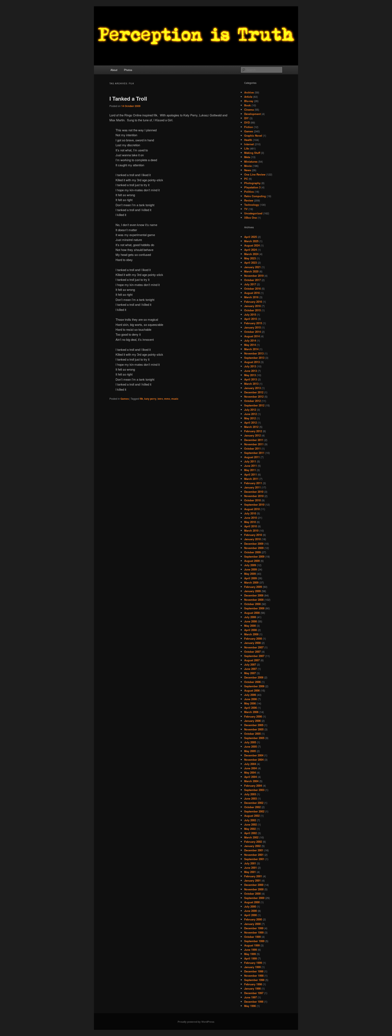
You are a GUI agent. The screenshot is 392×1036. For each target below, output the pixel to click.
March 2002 (251, 837)
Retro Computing (255, 196)
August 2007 (252, 660)
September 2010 (254, 504)
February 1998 (253, 984)
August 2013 (252, 362)
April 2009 (250, 578)
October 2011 (252, 448)
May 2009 (250, 574)
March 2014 (251, 349)
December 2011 (253, 440)
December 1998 (253, 971)
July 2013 (250, 366)
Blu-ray (248, 101)
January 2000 (252, 924)
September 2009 (254, 556)
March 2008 (251, 634)
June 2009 (250, 569)
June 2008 (250, 621)
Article (248, 97)
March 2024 (251, 254)
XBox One (250, 217)
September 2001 (254, 859)
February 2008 (253, 638)
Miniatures (250, 161)
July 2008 (250, 617)
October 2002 (252, 807)
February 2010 (253, 535)
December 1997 (253, 993)
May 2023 (250, 258)
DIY (246, 118)
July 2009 (250, 565)
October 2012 (252, 401)
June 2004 (250, 768)
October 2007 (252, 652)
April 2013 (250, 379)
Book (247, 105)
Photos (128, 70)
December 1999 (253, 928)
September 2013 (254, 358)
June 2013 (250, 371)
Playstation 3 (252, 187)
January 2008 (252, 643)
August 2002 (252, 816)
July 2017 (250, 284)
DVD (247, 122)
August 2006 (252, 690)
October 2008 (252, 604)
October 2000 (252, 893)
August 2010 (252, 509)
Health (248, 140)
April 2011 (250, 474)
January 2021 (252, 267)
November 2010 (254, 496)
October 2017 (252, 280)
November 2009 (254, 548)
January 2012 (252, 435)
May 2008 (250, 626)
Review (248, 200)
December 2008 (253, 595)
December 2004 (253, 755)
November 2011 (254, 444)
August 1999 (252, 945)
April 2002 (250, 833)
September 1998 (254, 980)
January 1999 (252, 967)
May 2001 (250, 872)
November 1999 (254, 932)
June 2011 (250, 466)
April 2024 (250, 250)
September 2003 (254, 790)
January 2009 (252, 591)
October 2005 (252, 734)
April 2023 (250, 262)
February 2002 (253, 842)
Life (246, 148)
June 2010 (250, 518)
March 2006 (251, 712)
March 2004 (251, 781)
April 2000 (250, 915)
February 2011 (253, 483)
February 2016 (253, 302)
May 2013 (250, 375)
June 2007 (250, 669)
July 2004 (250, 764)
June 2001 (250, 868)
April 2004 (250, 777)
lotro (160, 398)
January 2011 (252, 487)
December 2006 (253, 677)
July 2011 (250, 461)
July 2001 (250, 863)
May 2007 (250, 673)
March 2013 (251, 384)
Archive (249, 92)
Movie (248, 166)
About (113, 70)
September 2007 (254, 656)
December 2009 (253, 544)
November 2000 (254, 889)
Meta (247, 157)
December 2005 (253, 725)
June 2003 (250, 798)
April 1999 (250, 958)
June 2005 (250, 746)
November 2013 (254, 353)
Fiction (248, 127)
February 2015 (253, 323)
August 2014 (252, 336)
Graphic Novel (253, 135)
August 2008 (252, 613)
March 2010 (251, 530)
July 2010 (250, 513)
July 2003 (250, 794)
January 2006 (252, 721)
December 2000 (253, 885)
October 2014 (252, 332)
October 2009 (252, 552)
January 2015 (252, 327)
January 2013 (252, 388)
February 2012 (253, 431)
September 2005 (254, 738)
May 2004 (250, 772)
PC (246, 179)
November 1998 (254, 976)
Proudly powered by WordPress (196, 1022)
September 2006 (254, 686)
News (247, 170)
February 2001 (253, 876)
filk (141, 398)
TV (246, 209)
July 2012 (250, 410)
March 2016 (251, 297)
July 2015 (250, 314)
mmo (167, 398)
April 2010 (250, 526)
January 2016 (252, 306)
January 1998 (252, 988)
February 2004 (253, 785)
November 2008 (254, 600)
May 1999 (250, 954)
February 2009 (253, 587)
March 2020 (251, 271)
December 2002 (253, 803)
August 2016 (252, 293)
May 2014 (250, 345)
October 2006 (252, 682)
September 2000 (254, 898)
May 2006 (250, 703)
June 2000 (250, 911)
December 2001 (253, 850)
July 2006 (250, 695)
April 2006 (250, 708)
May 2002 (250, 829)
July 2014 (250, 340)
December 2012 (253, 392)
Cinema (249, 109)
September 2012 (254, 405)
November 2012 (254, 396)
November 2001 (254, 855)
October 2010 (252, 500)
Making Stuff (252, 153)
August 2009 (252, 561)
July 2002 (250, 820)
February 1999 (253, 963)
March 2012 (251, 427)
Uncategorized (253, 213)
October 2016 (252, 288)
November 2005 (254, 729)
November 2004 (254, 760)
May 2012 (250, 418)
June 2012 (250, 414)
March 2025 (251, 241)
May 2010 (250, 522)
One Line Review (254, 174)
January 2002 (252, 846)
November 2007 (254, 647)
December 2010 (253, 492)
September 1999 (254, 941)
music (174, 398)
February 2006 (253, 716)
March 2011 (251, 479)
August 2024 (252, 245)
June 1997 (250, 997)
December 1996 (253, 1001)
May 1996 (250, 1006)
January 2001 (252, 880)
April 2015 (250, 319)
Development (252, 114)
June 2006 (250, 699)
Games (124, 398)
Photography (252, 183)
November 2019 (254, 276)
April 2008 (250, 630)
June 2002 (250, 824)
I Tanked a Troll (128, 98)
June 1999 (250, 950)
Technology (251, 205)
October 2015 (252, 310)
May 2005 (250, 751)
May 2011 (250, 470)
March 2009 (251, 582)
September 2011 (254, 453)
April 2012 (250, 422)
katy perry (150, 398)
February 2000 (253, 919)
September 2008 (254, 608)
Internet (249, 144)
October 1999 (252, 937)
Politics (249, 191)
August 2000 (252, 902)
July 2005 (250, 742)
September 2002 (254, 811)
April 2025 (250, 237)
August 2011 (252, 457)
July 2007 (250, 664)
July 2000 (250, 906)
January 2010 (252, 539)
